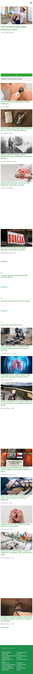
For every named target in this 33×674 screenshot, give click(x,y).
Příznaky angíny (21, 668)
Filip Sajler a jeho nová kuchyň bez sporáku (15, 301)
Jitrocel (18, 670)
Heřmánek (19, 663)
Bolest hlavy (5, 670)
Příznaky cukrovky (21, 652)
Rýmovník (19, 654)
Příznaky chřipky (21, 664)
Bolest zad (5, 654)
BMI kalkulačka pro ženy (9, 656)
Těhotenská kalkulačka (8, 664)
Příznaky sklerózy (21, 656)
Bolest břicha (6, 657)
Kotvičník (19, 657)
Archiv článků (4, 627)
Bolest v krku (6, 663)
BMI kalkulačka (6, 652)
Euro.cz (3, 107)
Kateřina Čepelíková (7, 253)
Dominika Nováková (6, 161)
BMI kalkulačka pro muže (7, 660)
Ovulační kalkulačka (7, 668)
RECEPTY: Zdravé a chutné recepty (11, 79)
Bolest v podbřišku (7, 666)
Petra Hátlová (5, 188)
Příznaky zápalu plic (22, 659)
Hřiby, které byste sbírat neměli (12, 325)
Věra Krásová (4, 133)
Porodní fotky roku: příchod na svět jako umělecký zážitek (14, 276)
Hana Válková (5, 380)
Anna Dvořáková (6, 32)
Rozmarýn (19, 666)
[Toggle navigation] (30, 3)
